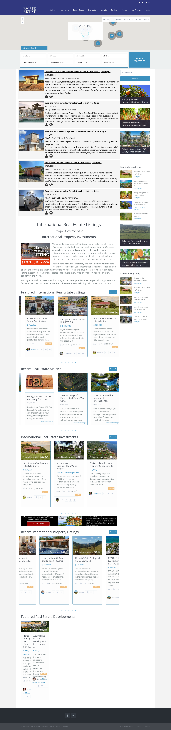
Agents (104, 10)
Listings (52, 10)
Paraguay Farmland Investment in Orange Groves (135, 100)
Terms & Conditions (126, 727)
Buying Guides (78, 10)
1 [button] (62, 362)
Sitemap (147, 727)
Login (148, 10)
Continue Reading (42, 421)
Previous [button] (115, 292)
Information (92, 10)
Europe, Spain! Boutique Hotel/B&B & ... (69, 320)
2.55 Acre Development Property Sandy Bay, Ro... (102, 464)
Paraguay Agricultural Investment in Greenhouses (134, 124)
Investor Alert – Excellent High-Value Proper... (67, 466)
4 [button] (72, 362)
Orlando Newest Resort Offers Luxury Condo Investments (135, 150)
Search (135, 79)
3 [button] (69, 362)
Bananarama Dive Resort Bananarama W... (141, 183)
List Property (136, 10)
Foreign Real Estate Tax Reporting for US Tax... (35, 398)
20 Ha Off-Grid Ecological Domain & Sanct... (69, 559)
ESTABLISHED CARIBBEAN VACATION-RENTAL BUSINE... (101, 561)
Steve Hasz (31, 349)
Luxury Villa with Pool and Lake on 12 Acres (34, 559)
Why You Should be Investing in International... (99, 398)
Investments (64, 10)
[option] (35, 328)
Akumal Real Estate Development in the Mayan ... (40, 641)
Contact (124, 10)
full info (44, 344)
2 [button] (65, 362)
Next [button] (111, 292)
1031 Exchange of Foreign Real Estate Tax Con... (68, 398)
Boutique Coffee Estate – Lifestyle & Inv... (102, 320)
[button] (145, 26)
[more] (43, 340)
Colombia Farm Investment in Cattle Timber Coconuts (135, 242)
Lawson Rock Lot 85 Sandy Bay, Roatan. (33, 320)
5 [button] (76, 362)
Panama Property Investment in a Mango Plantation (135, 263)
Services (114, 10)
